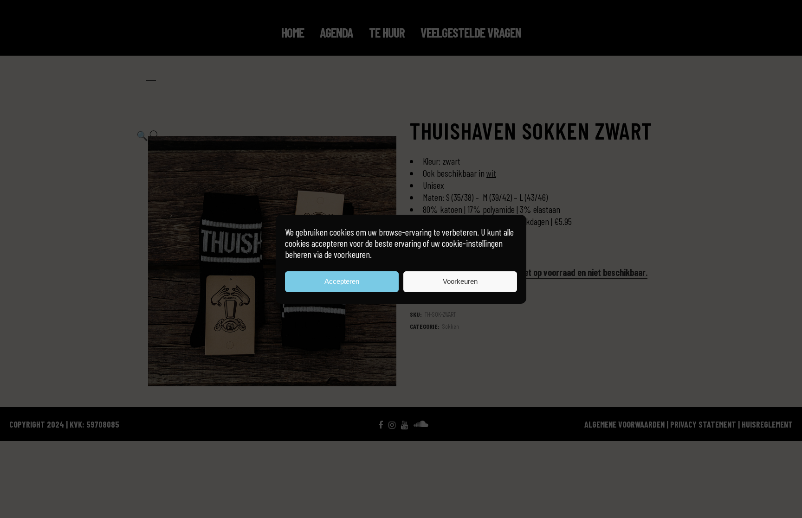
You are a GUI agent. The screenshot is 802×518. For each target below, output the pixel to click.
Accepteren (341, 281)
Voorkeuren (460, 281)
